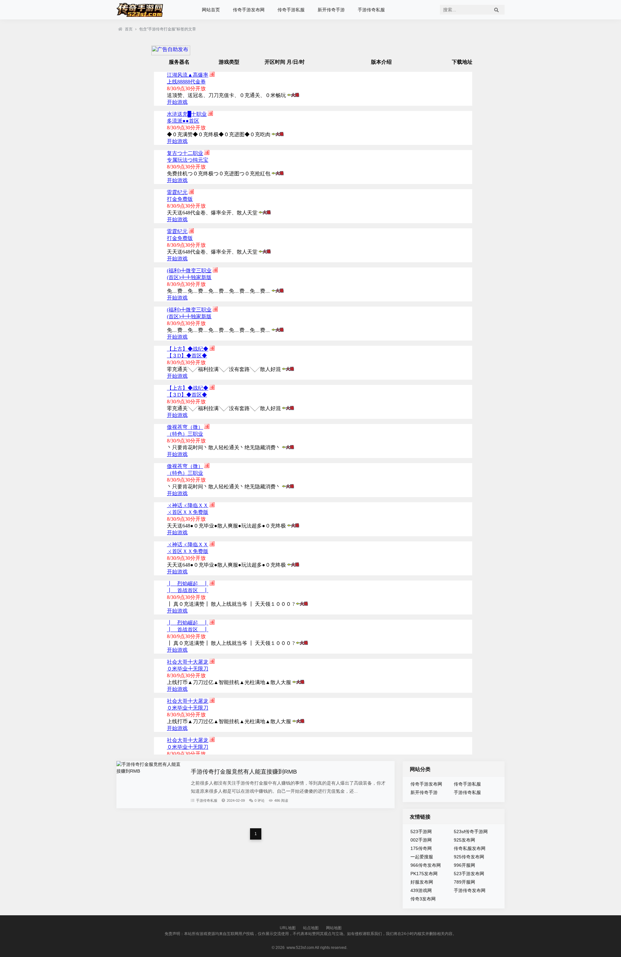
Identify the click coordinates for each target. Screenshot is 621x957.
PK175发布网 (424, 873)
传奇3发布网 (423, 898)
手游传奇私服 (371, 9)
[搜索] (496, 10)
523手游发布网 (469, 873)
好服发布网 (421, 882)
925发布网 (464, 840)
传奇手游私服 (291, 9)
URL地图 (288, 928)
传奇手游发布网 (249, 9)
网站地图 (334, 928)
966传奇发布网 (425, 865)
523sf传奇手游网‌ (471, 831)
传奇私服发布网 (469, 848)
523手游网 (421, 831)
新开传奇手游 (331, 9)
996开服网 (464, 865)
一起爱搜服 (421, 856)
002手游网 (421, 840)
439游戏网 (421, 890)
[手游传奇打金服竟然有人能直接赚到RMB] (150, 771)
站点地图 (311, 928)
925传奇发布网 (469, 856)
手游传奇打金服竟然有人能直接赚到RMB (244, 771)
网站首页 (211, 9)
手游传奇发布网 (469, 890)
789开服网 (464, 882)
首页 (129, 29)
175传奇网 (421, 848)
